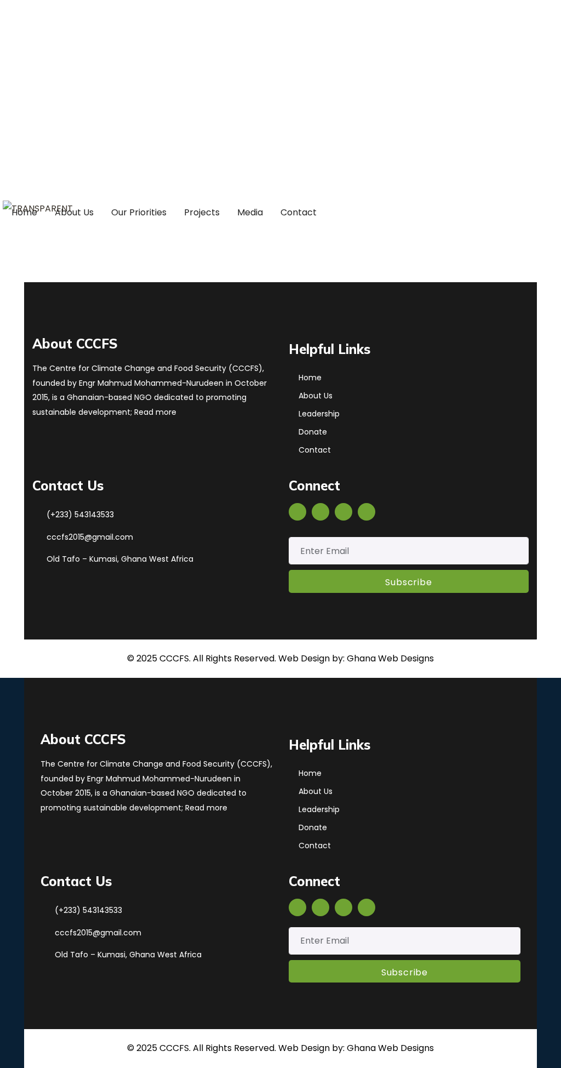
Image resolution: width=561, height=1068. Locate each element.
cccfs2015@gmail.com (63, 79)
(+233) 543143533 (80, 514)
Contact (315, 449)
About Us (316, 395)
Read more (154, 412)
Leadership (319, 413)
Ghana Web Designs (390, 658)
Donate (313, 431)
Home (310, 377)
